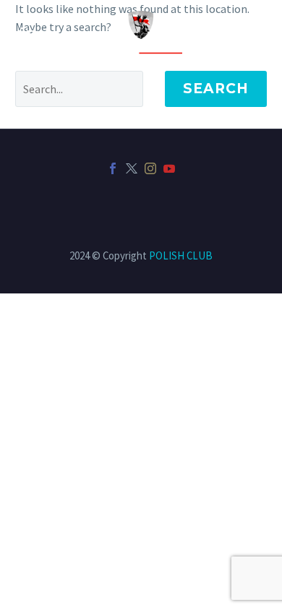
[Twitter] (131, 168)
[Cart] (28, 35)
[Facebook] (113, 168)
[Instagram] (150, 168)
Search (216, 88)
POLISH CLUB (181, 255)
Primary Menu (254, 35)
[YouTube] (169, 168)
